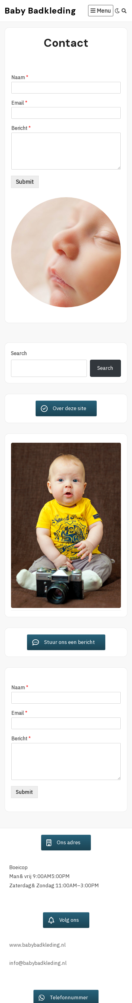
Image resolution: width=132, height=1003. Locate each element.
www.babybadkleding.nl (37, 944)
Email (19, 103)
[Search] (124, 10)
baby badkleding (40, 10)
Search (19, 353)
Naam (19, 77)
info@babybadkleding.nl (38, 963)
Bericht (21, 128)
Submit (25, 181)
